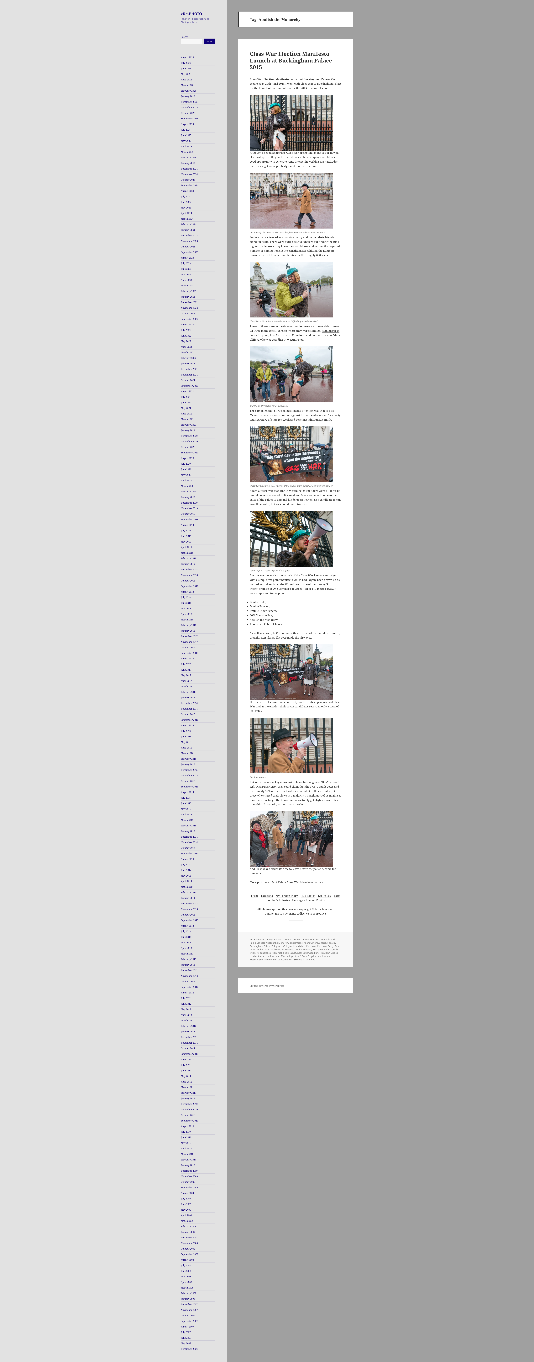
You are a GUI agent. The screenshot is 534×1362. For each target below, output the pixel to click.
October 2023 (188, 246)
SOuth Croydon (308, 956)
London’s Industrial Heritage (285, 900)
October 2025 (188, 113)
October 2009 (188, 1181)
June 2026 (186, 68)
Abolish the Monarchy (277, 942)
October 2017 (188, 647)
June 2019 (186, 536)
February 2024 (188, 224)
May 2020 (186, 474)
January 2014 (188, 898)
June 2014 (186, 870)
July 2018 (186, 597)
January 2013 (188, 964)
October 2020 (188, 447)
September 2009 (189, 1187)
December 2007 (189, 1304)
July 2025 (186, 129)
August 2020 (187, 458)
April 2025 (186, 146)
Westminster (256, 959)
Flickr (254, 896)
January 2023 (188, 296)
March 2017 (187, 686)
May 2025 (186, 140)
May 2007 (186, 1343)
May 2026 (186, 74)
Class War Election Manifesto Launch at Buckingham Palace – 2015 (293, 60)
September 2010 (189, 1120)
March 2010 (187, 1154)
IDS (322, 952)
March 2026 (187, 85)
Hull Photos (308, 896)
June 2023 (186, 268)
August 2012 (187, 992)
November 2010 (189, 1109)
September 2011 (189, 1053)
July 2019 (186, 530)
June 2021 (186, 402)
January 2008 (188, 1298)
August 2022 (187, 324)
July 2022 (186, 330)
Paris (337, 896)
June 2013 (186, 936)
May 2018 (186, 608)
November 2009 (189, 1176)
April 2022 (186, 346)
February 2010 (188, 1159)
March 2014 (187, 886)
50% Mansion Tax (314, 939)
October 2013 (188, 914)
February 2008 (188, 1293)
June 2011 (186, 1070)
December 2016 (189, 703)
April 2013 (186, 948)
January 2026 (188, 96)
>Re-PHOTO (191, 13)
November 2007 (189, 1309)
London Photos (315, 900)
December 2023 (189, 235)
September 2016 (189, 719)
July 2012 (186, 998)
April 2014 (186, 881)
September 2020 (189, 452)
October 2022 (188, 313)
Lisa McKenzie (257, 956)
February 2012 (188, 1026)
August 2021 (187, 391)
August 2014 (187, 859)
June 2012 (186, 1003)
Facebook (267, 896)
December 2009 (189, 1170)
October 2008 (188, 1248)
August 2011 (187, 1059)
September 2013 (189, 920)
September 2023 (189, 252)
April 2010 (186, 1148)
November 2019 (189, 508)
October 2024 (188, 179)
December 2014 (189, 836)
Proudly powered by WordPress (267, 985)
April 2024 (186, 213)
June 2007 (186, 1337)
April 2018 (186, 614)
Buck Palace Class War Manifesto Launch (297, 882)
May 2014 (186, 875)
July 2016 (186, 730)
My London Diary (287, 896)
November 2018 (189, 575)
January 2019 (188, 563)
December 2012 (189, 970)
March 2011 (187, 1087)
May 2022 (186, 341)
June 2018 (186, 602)
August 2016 (187, 725)
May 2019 (186, 541)
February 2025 (188, 157)
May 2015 (186, 808)
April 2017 (186, 680)
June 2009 (186, 1204)
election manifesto (322, 949)
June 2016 (186, 736)
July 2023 (186, 263)
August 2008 (187, 1259)
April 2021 (186, 413)
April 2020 (186, 480)
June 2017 (186, 669)
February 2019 (188, 558)
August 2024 (187, 190)
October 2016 (188, 714)
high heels (283, 952)
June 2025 (186, 135)
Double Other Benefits (282, 949)
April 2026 (186, 79)
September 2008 (189, 1254)
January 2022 (188, 363)
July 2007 (186, 1332)
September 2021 (189, 385)
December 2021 (189, 369)
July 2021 (186, 396)
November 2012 (189, 975)
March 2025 (187, 152)
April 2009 (186, 1215)
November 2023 (189, 241)
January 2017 (188, 697)
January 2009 (188, 1232)
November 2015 (189, 775)
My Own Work (276, 939)
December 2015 (189, 769)
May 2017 (186, 675)
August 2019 (187, 525)
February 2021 (188, 424)
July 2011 (186, 1065)
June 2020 (186, 469)
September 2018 (189, 586)
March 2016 (187, 753)
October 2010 (188, 1115)
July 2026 (186, 62)
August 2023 (187, 257)
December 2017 (189, 636)
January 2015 (188, 831)
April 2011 (186, 1081)
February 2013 (188, 959)
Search (184, 36)
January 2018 (188, 630)
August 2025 (187, 124)
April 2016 (186, 747)
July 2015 (186, 797)
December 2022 (189, 302)
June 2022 (186, 335)
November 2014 (189, 842)
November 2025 (189, 107)
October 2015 (188, 781)
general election (268, 952)
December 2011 (189, 1037)
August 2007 (187, 1326)
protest (295, 956)
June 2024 (186, 202)
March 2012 (187, 1020)
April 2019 (186, 547)
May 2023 (186, 274)
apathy (332, 942)
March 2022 (187, 352)
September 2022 (189, 319)
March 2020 (187, 486)
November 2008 (189, 1243)
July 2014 (186, 864)
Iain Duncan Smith (299, 952)
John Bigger (331, 952)
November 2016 (189, 708)
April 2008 (186, 1282)
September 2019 (189, 519)
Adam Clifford (311, 942)
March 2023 (187, 285)
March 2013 (187, 953)
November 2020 (189, 441)
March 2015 (187, 820)
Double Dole (262, 949)
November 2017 (189, 641)
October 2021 (188, 380)
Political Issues (292, 939)
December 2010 (189, 1103)
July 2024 (186, 196)
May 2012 (186, 1009)
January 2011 (188, 1098)
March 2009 (187, 1220)
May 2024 (186, 207)
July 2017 (186, 664)
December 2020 (189, 435)
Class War (311, 946)
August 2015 (187, 792)
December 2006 (189, 1348)
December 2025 (189, 101)
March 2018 (187, 619)
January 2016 (188, 764)
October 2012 (188, 981)
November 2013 (189, 909)
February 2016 (188, 758)
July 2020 (186, 463)
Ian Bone (315, 952)
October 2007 (188, 1315)
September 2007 (189, 1321)
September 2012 (189, 987)
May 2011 (186, 1076)
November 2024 (189, 174)
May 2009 (186, 1209)
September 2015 (189, 786)
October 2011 (188, 1048)
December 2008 (189, 1237)
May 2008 (186, 1276)
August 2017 (187, 658)
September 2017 (189, 653)
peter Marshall (282, 956)
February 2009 (188, 1226)
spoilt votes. (324, 956)
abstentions (296, 942)
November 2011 (189, 1042)
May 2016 (186, 742)
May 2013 (186, 942)
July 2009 (186, 1198)
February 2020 (188, 491)
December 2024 (189, 168)
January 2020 (188, 497)
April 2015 (186, 814)
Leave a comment (305, 959)
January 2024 (188, 229)
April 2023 (186, 280)
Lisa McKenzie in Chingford (287, 335)
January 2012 (188, 1031)
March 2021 (187, 419)
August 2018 (187, 591)
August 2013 (187, 925)
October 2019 (188, 513)
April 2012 (186, 1014)
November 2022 (189, 307)
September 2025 (189, 118)
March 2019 (187, 552)
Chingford (276, 946)
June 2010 (186, 1137)
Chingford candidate (294, 946)
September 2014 (189, 853)
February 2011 (188, 1092)
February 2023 (188, 291)
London (270, 956)
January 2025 (188, 163)
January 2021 (188, 430)
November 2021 (189, 374)
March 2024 (187, 218)
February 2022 (188, 357)
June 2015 (186, 803)
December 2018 (189, 569)
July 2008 (186, 1265)
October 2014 (188, 847)
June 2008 (186, 1271)
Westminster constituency (277, 959)
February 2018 (188, 625)
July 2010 (186, 1131)
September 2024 (189, 185)
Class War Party (325, 946)
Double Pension (303, 949)
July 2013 (186, 931)
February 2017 (188, 692)
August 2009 (187, 1193)
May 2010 (186, 1142)
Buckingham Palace (260, 946)
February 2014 (188, 892)
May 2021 (186, 408)
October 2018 (188, 580)
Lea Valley (324, 896)
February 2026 (188, 90)
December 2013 (189, 903)
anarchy (323, 942)
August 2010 (187, 1126)
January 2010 (188, 1165)
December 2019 (189, 502)
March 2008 (187, 1287)
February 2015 (188, 825)
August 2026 (187, 57)
